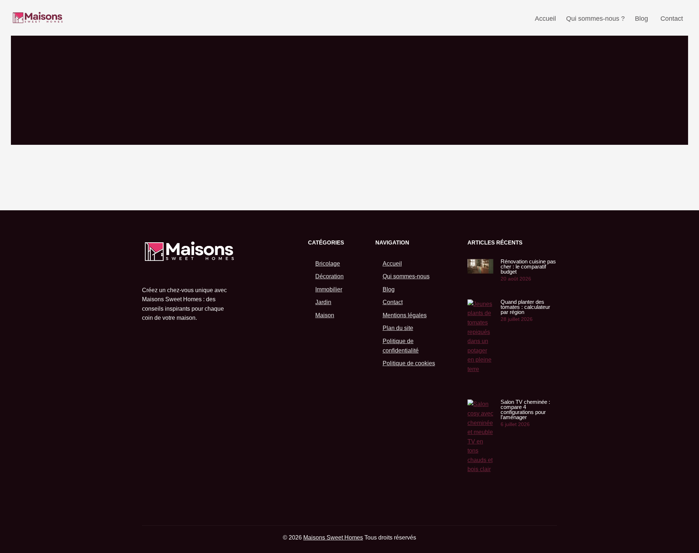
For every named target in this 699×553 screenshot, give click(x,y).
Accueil (545, 18)
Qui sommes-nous (406, 276)
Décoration (329, 276)
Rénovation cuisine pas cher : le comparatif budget (528, 266)
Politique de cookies (409, 363)
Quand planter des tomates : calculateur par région (525, 307)
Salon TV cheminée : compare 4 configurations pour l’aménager (525, 409)
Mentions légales (405, 315)
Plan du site (398, 328)
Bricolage (327, 263)
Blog (641, 18)
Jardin (323, 302)
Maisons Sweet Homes (333, 537)
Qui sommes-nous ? (595, 18)
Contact (671, 18)
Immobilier (328, 289)
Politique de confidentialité (401, 346)
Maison (324, 315)
